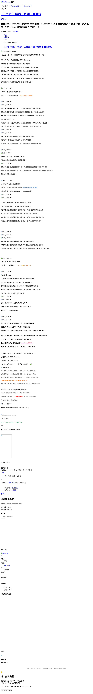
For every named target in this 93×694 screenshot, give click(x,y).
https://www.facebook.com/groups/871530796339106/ (15, 407)
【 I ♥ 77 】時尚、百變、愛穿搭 (21, 14)
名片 (5, 39)
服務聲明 (63, 668)
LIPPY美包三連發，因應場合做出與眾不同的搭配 (28, 47)
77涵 (2, 472)
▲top (2, 493)
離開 (10, 690)
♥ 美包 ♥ (14, 490)
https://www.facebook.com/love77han (10, 429)
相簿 (5, 35)
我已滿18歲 (4, 690)
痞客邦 (11, 482)
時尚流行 (15, 488)
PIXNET (33, 668)
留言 (14, 482)
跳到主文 (4, 19)
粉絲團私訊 (19, 389)
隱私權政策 (57, 668)
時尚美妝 (16, 31)
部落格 (6, 37)
